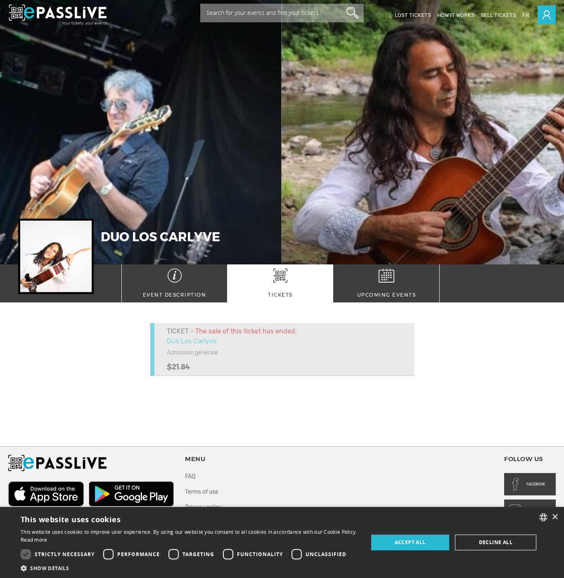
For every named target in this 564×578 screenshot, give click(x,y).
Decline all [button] (495, 542)
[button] (189, 568)
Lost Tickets (413, 15)
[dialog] (282, 542)
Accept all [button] (410, 542)
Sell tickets (498, 15)
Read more (34, 540)
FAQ (190, 476)
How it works (455, 15)
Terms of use (201, 491)
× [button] (555, 517)
